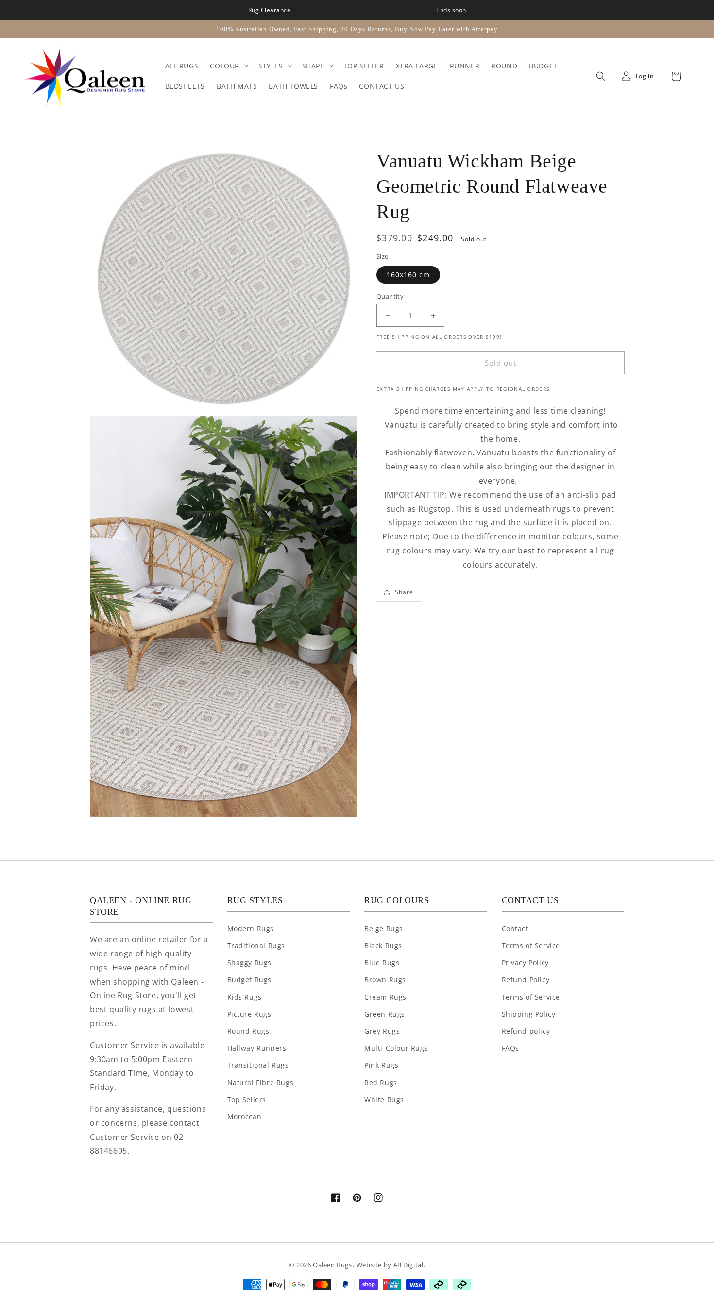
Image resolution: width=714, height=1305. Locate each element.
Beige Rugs (383, 928)
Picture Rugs (249, 1014)
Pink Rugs (381, 1065)
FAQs (510, 1048)
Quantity (390, 296)
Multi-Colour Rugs (396, 1048)
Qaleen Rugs (332, 1264)
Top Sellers (247, 1099)
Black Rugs (383, 945)
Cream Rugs (385, 997)
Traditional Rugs (256, 945)
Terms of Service (531, 945)
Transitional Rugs (258, 1065)
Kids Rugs (244, 997)
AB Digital (408, 1264)
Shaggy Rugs (249, 962)
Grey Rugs (382, 1031)
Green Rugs (384, 1014)
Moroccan (244, 1116)
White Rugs (384, 1099)
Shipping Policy (529, 1014)
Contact (515, 928)
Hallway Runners (257, 1048)
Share (404, 592)
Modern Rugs (250, 928)
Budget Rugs (249, 979)
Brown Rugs (385, 979)
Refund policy (526, 1031)
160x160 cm (408, 274)
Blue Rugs (381, 962)
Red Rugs (380, 1082)
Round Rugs (248, 1031)
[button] (598, 76)
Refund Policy (526, 979)
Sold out (500, 363)
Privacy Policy (525, 962)
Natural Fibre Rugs (260, 1082)
